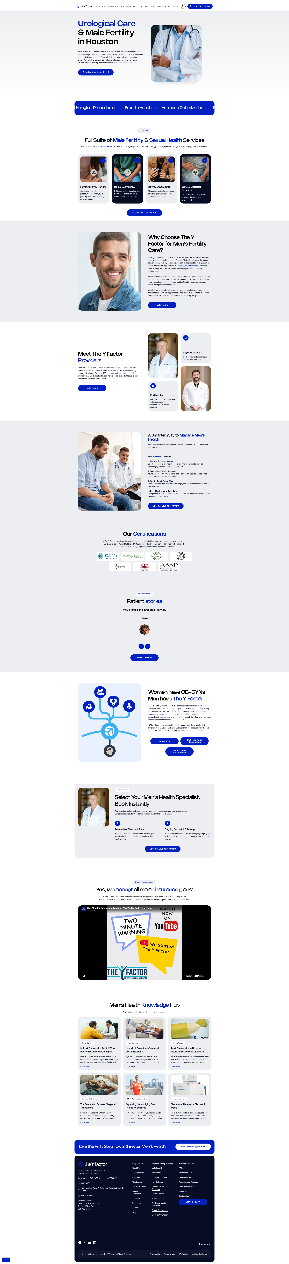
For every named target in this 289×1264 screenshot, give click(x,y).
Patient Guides (185, 1177)
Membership (137, 1182)
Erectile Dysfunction (160, 1215)
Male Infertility (157, 1168)
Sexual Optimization (160, 1210)
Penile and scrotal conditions (159, 1204)
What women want (186, 1187)
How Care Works (139, 1187)
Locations (136, 1198)
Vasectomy (164, 741)
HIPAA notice (183, 1254)
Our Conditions (138, 1173)
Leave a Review (144, 658)
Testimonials (184, 1196)
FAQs (181, 1168)
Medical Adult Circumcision (179, 751)
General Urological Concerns (159, 1188)
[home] (84, 6)
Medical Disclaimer (199, 1254)
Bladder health (158, 1198)
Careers (135, 1208)
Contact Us (136, 1203)
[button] (100, 6)
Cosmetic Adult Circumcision (194, 741)
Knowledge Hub (185, 1173)
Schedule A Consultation (200, 6)
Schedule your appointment (96, 72)
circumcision (161, 714)
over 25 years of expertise (188, 266)
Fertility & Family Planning (162, 1163)
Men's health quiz (186, 1191)
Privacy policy (155, 1254)
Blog (134, 1212)
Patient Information (136, 1192)
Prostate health (158, 1194)
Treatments (136, 1177)
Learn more (162, 305)
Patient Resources (186, 1163)
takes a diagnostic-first (108, 146)
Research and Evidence (188, 1182)
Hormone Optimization (161, 1177)
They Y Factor (137, 1163)
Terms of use (169, 1254)
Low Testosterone (159, 1182)
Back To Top (205, 1244)
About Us (136, 1168)
